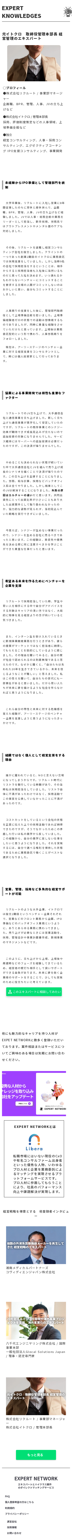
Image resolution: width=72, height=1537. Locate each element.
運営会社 (12, 1521)
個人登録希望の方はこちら (19, 1502)
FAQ (7, 1496)
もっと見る (35, 1454)
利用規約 (10, 1508)
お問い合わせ (14, 1533)
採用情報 (12, 1527)
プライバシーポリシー (17, 1513)
